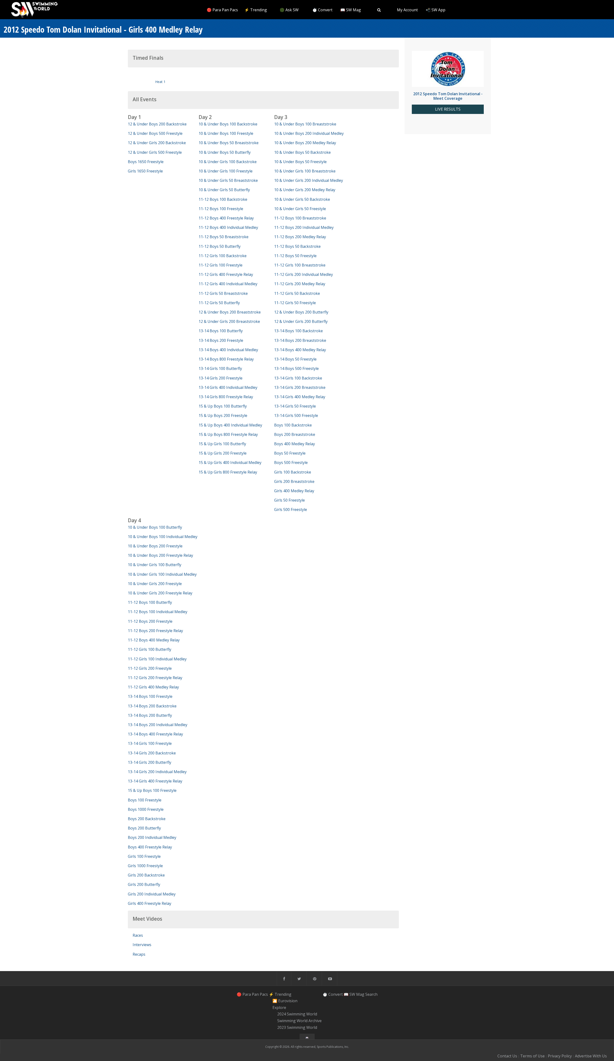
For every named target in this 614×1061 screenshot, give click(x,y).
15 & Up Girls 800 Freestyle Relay (228, 472)
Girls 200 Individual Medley (152, 894)
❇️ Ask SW (289, 9)
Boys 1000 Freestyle (146, 809)
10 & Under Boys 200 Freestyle (155, 546)
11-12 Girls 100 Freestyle (220, 265)
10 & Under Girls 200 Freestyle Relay (160, 593)
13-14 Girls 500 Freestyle (296, 415)
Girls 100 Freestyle (144, 856)
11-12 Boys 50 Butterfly (220, 246)
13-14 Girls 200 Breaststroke (299, 387)
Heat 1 (160, 81)
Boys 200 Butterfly (144, 828)
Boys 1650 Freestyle (146, 161)
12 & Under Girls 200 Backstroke (157, 142)
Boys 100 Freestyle (144, 800)
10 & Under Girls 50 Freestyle (300, 208)
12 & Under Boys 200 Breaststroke (230, 312)
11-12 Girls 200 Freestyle (150, 668)
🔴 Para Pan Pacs (222, 9)
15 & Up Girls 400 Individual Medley (230, 462)
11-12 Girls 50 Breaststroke (223, 293)
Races (138, 935)
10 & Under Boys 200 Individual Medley (309, 133)
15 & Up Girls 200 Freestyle (223, 453)
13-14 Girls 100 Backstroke (298, 378)
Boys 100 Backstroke (293, 425)
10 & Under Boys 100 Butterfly (155, 527)
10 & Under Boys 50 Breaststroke (229, 142)
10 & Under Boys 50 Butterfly (225, 152)
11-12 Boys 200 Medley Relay (300, 236)
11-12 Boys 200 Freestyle (150, 621)
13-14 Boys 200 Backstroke (152, 706)
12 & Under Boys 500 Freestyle (155, 133)
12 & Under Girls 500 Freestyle (155, 152)
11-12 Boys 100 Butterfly (150, 602)
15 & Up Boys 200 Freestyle (223, 415)
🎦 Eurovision (284, 1000)
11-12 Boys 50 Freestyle (295, 255)
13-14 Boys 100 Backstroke (298, 330)
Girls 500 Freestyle (290, 509)
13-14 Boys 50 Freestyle (295, 359)
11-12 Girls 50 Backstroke (297, 293)
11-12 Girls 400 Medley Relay (153, 687)
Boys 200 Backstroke (146, 818)
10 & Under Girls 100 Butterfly (154, 564)
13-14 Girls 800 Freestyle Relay (226, 396)
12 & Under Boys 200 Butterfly (301, 312)
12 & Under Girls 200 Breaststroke (229, 321)
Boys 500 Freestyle (291, 462)
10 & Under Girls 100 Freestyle (226, 171)
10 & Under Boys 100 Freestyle (226, 133)
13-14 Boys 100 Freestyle (150, 696)
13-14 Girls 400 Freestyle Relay (155, 781)
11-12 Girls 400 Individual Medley (228, 283)
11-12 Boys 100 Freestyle (221, 208)
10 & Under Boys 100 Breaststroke (305, 124)
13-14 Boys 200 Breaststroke (300, 340)
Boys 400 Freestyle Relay (150, 847)
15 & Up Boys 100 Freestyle (152, 790)
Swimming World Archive (299, 1020)
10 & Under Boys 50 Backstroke (302, 152)
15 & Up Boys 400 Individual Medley (230, 425)
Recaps (139, 954)
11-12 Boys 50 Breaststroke (223, 236)
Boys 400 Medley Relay (294, 443)
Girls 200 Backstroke (146, 875)
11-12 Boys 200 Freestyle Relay (155, 630)
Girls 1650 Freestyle (145, 171)
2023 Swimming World (297, 1027)
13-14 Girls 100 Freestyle (150, 743)
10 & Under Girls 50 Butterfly (224, 189)
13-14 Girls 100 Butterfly (220, 368)
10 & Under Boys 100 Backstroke (228, 124)
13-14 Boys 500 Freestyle (296, 368)
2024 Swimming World (297, 1014)
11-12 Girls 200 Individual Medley (303, 274)
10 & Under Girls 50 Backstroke (302, 199)
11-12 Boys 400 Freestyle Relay (226, 218)
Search (371, 994)
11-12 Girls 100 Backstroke (223, 255)
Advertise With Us (591, 1056)
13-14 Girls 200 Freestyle (220, 378)
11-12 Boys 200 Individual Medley (304, 227)
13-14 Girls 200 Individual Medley (157, 771)
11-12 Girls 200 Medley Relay (299, 283)
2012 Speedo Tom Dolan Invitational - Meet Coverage (448, 96)
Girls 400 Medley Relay (294, 490)
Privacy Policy (560, 1056)
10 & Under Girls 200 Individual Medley (308, 180)
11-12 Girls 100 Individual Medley (157, 659)
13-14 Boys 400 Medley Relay (300, 349)
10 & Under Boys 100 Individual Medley (162, 536)
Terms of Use (532, 1056)
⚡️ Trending (255, 9)
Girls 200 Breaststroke (294, 481)
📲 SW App (435, 9)
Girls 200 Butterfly (144, 884)
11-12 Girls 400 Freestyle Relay (226, 274)
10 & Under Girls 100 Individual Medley (162, 574)
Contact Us (507, 1056)
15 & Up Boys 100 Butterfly (223, 406)
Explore (279, 1007)
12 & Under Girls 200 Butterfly (301, 321)
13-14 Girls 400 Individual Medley (228, 387)
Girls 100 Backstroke (292, 472)
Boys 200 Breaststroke (294, 434)
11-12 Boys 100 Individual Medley (157, 611)
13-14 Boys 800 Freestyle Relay (226, 359)
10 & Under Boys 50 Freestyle (300, 161)
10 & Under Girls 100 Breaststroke (305, 171)
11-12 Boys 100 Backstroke (223, 199)
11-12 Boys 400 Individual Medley (228, 227)
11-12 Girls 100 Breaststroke (299, 265)
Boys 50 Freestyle (290, 453)
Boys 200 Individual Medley (152, 837)
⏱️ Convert (322, 9)
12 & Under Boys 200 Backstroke (157, 124)
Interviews (142, 944)
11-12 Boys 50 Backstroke (297, 246)
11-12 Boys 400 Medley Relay (154, 640)
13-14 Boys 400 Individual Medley (228, 349)
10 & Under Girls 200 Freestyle (155, 583)
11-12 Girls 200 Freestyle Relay (155, 677)
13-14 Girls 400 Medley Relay (299, 396)
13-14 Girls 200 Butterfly (149, 762)
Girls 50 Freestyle (289, 500)
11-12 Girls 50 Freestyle (295, 302)
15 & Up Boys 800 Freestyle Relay (228, 434)
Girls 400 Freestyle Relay (149, 903)
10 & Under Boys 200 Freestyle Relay (160, 555)
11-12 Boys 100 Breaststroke (300, 218)
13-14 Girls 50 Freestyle (295, 406)
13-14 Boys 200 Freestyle (221, 340)
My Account (407, 9)
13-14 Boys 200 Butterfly (150, 715)
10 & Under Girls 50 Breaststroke (228, 180)
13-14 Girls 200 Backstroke (152, 753)
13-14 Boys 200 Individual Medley (157, 724)
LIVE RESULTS (447, 109)
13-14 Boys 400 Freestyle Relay (155, 734)
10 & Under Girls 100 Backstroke (228, 161)
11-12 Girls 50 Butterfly (219, 302)
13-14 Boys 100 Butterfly (221, 330)
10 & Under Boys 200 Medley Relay (305, 142)
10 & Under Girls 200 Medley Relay (304, 189)
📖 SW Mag (350, 9)
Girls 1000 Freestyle (145, 865)
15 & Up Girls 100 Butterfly (222, 443)
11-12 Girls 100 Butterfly (149, 649)
